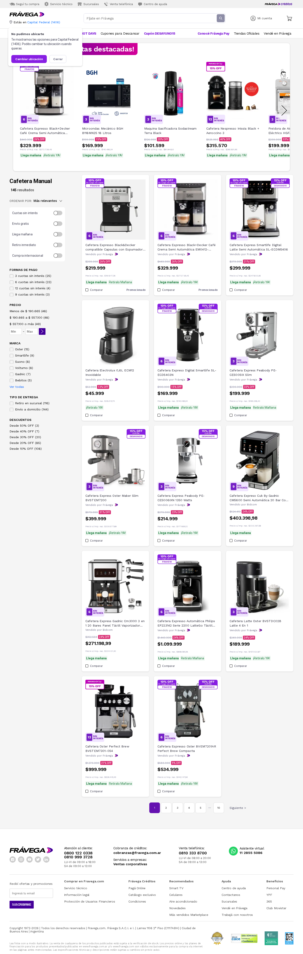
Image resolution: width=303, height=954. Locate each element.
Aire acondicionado (183, 901)
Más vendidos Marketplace (188, 915)
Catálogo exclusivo (142, 895)
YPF (269, 895)
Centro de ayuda (234, 888)
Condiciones (137, 901)
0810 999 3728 (78, 857)
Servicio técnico (75, 888)
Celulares (175, 895)
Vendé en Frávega (234, 908)
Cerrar (58, 59)
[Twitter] (38, 859)
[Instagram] (21, 859)
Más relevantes (45, 201)
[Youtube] (29, 859)
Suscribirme (21, 904)
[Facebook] (13, 859)
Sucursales (229, 901)
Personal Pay (275, 888)
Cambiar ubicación (29, 59)
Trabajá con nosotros (237, 915)
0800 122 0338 (78, 853)
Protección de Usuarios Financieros (89, 901)
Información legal (77, 895)
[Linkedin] (46, 859)
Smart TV (176, 888)
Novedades (177, 908)
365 (269, 901)
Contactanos (231, 895)
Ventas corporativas (130, 864)
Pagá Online (137, 888)
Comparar (96, 290)
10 (218, 807)
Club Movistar (276, 908)
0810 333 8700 (193, 853)
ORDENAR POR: (21, 201)
